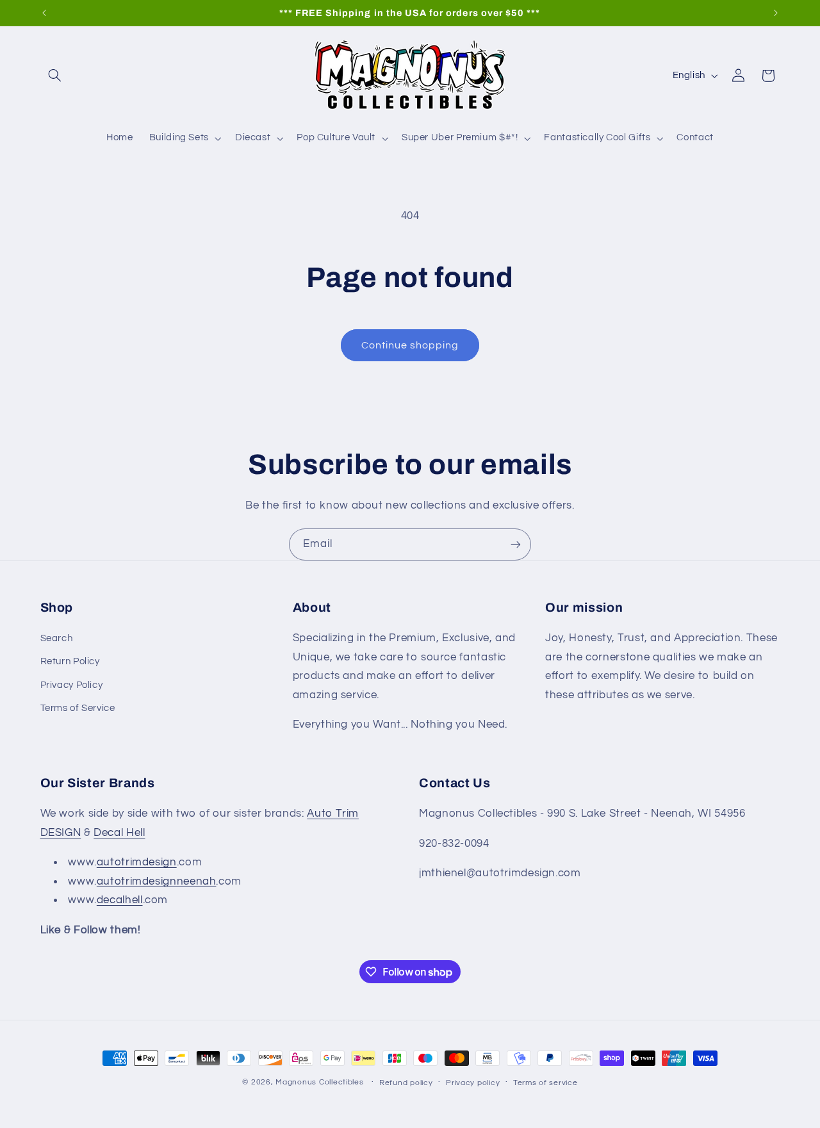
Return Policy (70, 662)
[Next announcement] (776, 13)
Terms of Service (77, 709)
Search (56, 638)
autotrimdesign (137, 863)
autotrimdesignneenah (157, 881)
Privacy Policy (71, 685)
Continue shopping (410, 345)
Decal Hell (119, 832)
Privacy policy (473, 1082)
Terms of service (545, 1082)
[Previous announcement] (44, 13)
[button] (55, 75)
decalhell (120, 900)
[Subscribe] (515, 544)
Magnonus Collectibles (319, 1082)
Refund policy (406, 1082)
